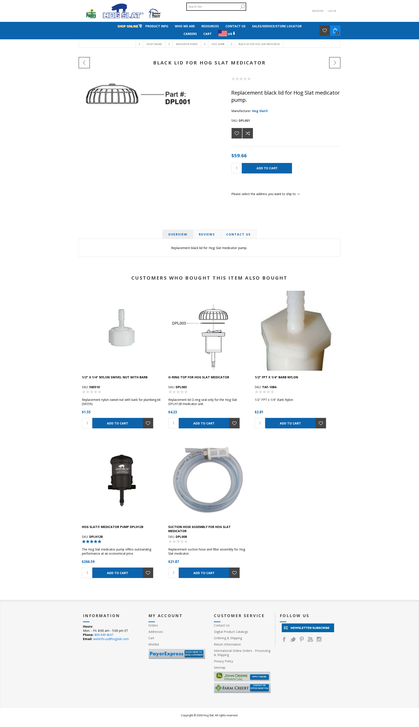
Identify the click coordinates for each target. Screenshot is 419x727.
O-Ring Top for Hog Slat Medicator (198, 377)
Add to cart (267, 168)
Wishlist (153, 644)
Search (242, 6)
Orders (153, 625)
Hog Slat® (260, 111)
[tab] (177, 234)
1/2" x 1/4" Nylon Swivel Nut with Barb (115, 377)
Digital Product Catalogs (231, 632)
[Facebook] (284, 639)
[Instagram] (319, 639)
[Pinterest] (301, 639)
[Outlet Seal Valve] (334, 62)
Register (317, 10)
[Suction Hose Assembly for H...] (84, 62)
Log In (332, 10)
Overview (177, 234)
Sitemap (219, 667)
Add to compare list (247, 133)
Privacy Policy (223, 661)
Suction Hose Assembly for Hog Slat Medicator (199, 529)
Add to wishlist (237, 133)
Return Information (227, 644)
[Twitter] (292, 639)
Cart (151, 638)
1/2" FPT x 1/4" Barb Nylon (276, 377)
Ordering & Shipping (228, 638)
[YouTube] (310, 639)
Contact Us (238, 234)
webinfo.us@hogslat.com (111, 639)
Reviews (207, 234)
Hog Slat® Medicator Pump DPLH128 (112, 527)
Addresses (155, 632)
